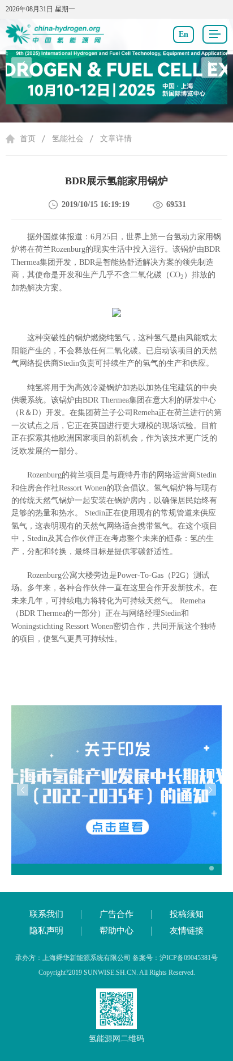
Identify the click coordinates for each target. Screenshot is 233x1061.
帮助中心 (116, 930)
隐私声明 (46, 930)
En (183, 34)
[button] (211, 67)
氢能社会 (68, 138)
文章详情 (116, 138)
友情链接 (187, 930)
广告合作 (116, 914)
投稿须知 (187, 914)
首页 (28, 138)
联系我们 (46, 914)
